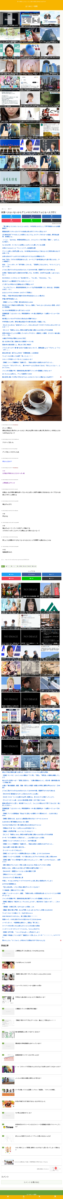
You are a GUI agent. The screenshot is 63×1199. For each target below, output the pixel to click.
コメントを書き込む (31, 1182)
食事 (30, 566)
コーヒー (14, 566)
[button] (58, 551)
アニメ (8, 566)
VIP (3, 566)
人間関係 (20, 566)
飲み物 (34, 566)
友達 (26, 566)
